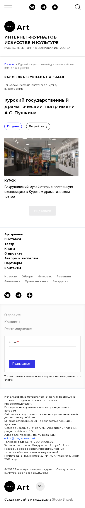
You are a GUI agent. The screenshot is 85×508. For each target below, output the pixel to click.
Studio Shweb (62, 499)
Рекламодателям (18, 329)
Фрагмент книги (36, 281)
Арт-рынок (13, 234)
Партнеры (13, 263)
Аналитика (12, 281)
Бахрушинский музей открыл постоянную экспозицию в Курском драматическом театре (38, 192)
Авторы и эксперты (21, 258)
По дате (13, 126)
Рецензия (64, 276)
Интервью (45, 276)
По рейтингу (38, 126)
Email (13, 342)
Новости (10, 276)
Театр (9, 244)
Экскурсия (60, 281)
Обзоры (27, 276)
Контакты (12, 268)
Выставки (12, 239)
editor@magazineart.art (19, 438)
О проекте (13, 253)
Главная (9, 64)
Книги (9, 249)
